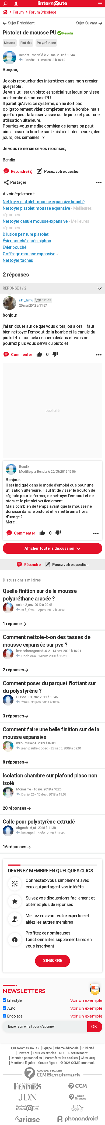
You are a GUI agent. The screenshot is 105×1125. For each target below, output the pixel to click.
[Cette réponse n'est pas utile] (55, 354)
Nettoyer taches (18, 260)
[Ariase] (27, 1119)
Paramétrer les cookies (61, 1058)
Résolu (67, 33)
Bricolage (14, 1016)
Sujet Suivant (86, 23)
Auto (11, 1008)
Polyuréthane (46, 43)
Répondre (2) (21, 171)
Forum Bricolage (42, 12)
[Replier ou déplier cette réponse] (99, 288)
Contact (24, 1053)
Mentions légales (23, 1063)
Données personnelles (26, 1058)
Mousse (9, 43)
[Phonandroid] (77, 1119)
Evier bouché (14, 247)
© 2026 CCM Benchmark (77, 1063)
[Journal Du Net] (27, 1097)
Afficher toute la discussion (49, 548)
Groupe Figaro (47, 1063)
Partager (18, 182)
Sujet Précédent (21, 23)
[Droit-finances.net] (77, 1097)
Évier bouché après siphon (27, 240)
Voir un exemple (86, 1000)
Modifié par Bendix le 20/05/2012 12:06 (47, 471)
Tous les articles (44, 1053)
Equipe (47, 1048)
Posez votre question (62, 171)
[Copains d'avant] (27, 1108)
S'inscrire (52, 960)
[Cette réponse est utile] (39, 354)
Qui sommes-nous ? (25, 1048)
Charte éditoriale (67, 1048)
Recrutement (78, 1053)
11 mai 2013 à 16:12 (51, 60)
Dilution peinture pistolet (25, 234)
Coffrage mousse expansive (29, 253)
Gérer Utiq (88, 1058)
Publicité (88, 1048)
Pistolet (26, 43)
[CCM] (77, 1086)
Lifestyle (14, 1000)
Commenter (21, 354)
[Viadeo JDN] (77, 1108)
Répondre (32, 564)
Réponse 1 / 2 (14, 288)
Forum (18, 12)
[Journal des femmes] (27, 1086)
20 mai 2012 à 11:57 (33, 305)
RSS (62, 1053)
